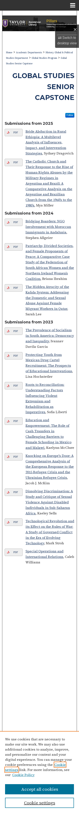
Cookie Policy (23, 774)
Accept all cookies (39, 789)
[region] (39, 772)
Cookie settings (39, 803)
